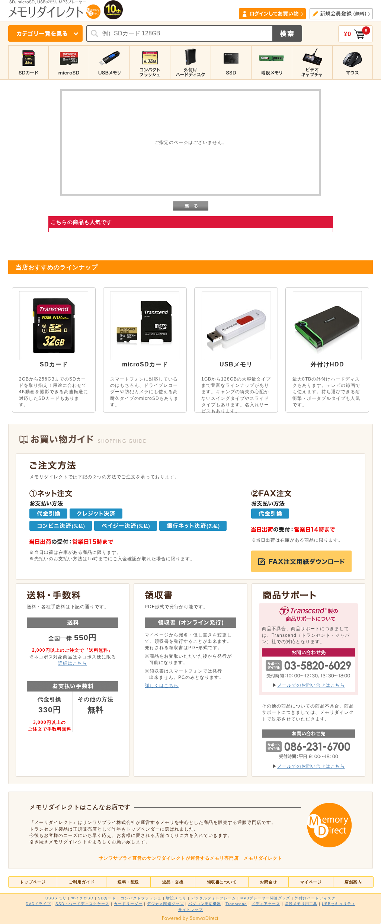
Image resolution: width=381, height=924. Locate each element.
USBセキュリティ (338, 904)
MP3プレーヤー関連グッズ (265, 898)
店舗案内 (353, 882)
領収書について (222, 882)
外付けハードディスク (315, 898)
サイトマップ (190, 910)
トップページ (32, 882)
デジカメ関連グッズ (165, 904)
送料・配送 (128, 882)
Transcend (236, 904)
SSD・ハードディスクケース (82, 904)
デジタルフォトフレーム (213, 898)
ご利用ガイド (82, 882)
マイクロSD (82, 898)
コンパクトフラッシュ (141, 898)
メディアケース (266, 904)
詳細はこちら (72, 663)
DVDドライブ (38, 904)
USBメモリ (56, 898)
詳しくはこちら (162, 685)
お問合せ (268, 882)
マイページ (311, 882)
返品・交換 (173, 882)
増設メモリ (176, 898)
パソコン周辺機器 (204, 904)
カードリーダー (128, 904)
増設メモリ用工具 (301, 904)
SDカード (107, 898)
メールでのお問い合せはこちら (311, 685)
